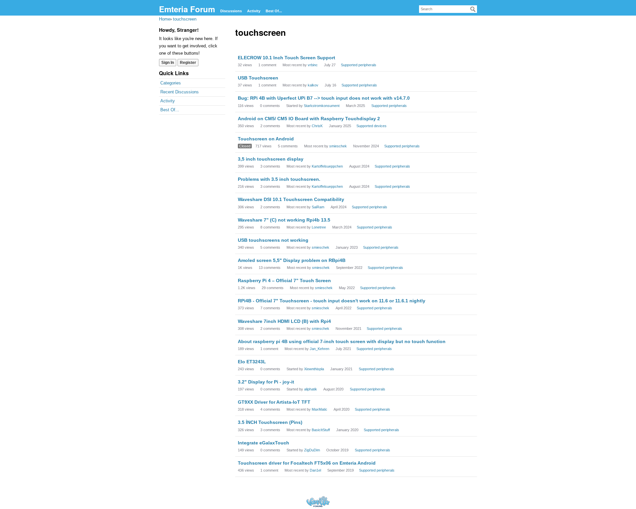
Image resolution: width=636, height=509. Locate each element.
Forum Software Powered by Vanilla (318, 501)
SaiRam (318, 207)
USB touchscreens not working (273, 240)
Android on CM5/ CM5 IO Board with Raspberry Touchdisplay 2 (309, 118)
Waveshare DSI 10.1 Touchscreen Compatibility (291, 199)
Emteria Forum (187, 9)
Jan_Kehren (319, 349)
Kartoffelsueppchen (327, 166)
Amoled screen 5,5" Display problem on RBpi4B (291, 260)
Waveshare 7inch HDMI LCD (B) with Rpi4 (284, 321)
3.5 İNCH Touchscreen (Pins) (270, 422)
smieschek (338, 146)
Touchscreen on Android (266, 138)
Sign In (167, 62)
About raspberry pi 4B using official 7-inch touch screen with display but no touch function (342, 341)
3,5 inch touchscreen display (270, 159)
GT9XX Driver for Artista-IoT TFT (274, 402)
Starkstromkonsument (322, 106)
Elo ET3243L (252, 361)
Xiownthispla (314, 369)
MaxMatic (319, 409)
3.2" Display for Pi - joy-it (266, 381)
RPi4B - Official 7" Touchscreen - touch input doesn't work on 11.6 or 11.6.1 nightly (331, 300)
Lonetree (319, 227)
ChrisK (317, 126)
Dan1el (315, 470)
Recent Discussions (179, 91)
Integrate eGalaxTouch (263, 442)
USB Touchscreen (258, 77)
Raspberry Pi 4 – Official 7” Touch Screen (284, 280)
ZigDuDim (312, 450)
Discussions (231, 11)
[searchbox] (448, 9)
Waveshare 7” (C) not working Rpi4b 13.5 (284, 220)
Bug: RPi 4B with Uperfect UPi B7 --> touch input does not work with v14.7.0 (324, 98)
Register (188, 62)
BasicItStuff (321, 430)
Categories (170, 82)
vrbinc (313, 65)
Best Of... (274, 11)
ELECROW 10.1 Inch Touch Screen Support (286, 57)
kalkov (313, 85)
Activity (253, 11)
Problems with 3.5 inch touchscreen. (279, 179)
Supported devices (371, 126)
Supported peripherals (358, 65)
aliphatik (310, 389)
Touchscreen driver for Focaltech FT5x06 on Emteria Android (307, 463)
